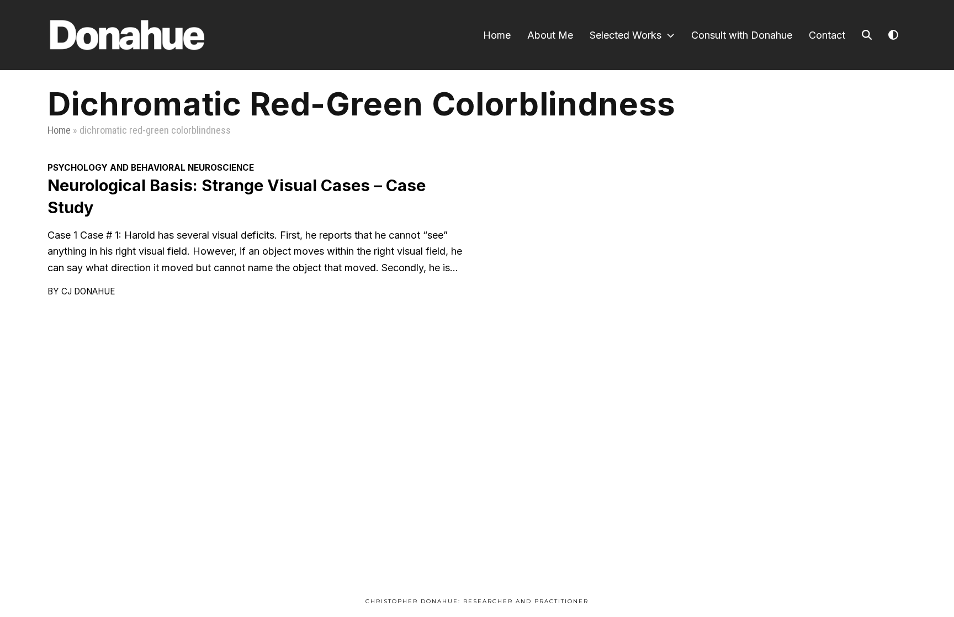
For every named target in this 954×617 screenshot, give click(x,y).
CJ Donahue (88, 291)
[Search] (867, 35)
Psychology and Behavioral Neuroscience (150, 167)
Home (59, 130)
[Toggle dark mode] (893, 35)
